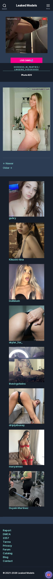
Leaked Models (26, 5)
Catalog (7, 553)
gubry (12, 218)
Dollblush (14, 300)
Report (7, 530)
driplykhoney (17, 425)
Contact (8, 560)
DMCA (6, 534)
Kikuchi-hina (16, 259)
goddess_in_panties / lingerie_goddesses (26, 68)
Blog (5, 557)
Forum (6, 549)
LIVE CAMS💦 (26, 60)
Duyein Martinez (18, 508)
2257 (6, 538)
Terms (7, 541)
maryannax (16, 466)
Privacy (7, 545)
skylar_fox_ (15, 342)
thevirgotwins (17, 383)
